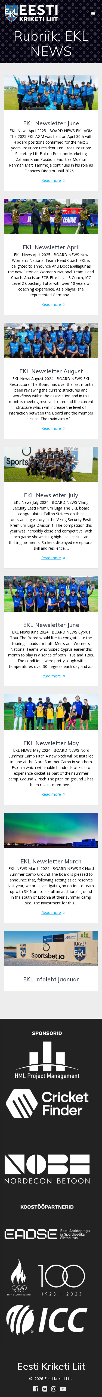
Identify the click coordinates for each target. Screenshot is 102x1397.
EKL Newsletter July (51, 495)
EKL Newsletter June (51, 123)
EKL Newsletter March (51, 861)
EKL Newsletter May (51, 743)
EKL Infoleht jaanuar (51, 979)
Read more (51, 180)
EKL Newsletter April (51, 247)
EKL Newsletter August (51, 371)
